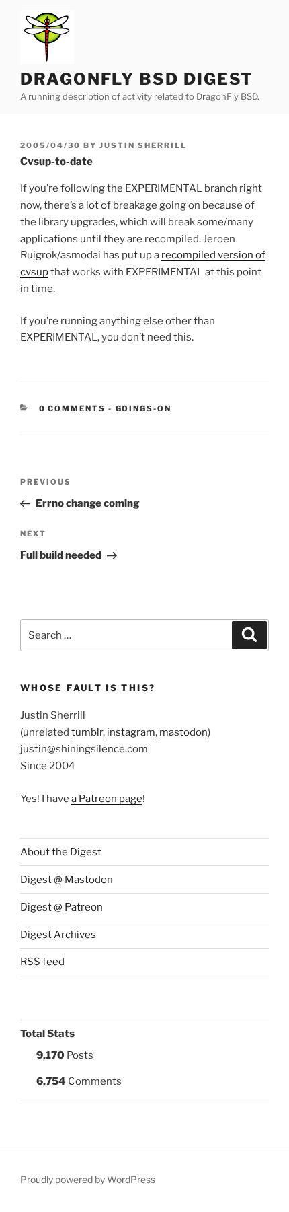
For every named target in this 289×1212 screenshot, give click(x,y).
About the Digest (60, 852)
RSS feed (42, 962)
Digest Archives (58, 935)
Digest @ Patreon (61, 907)
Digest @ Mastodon (66, 880)
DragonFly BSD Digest (136, 79)
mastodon (183, 732)
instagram (131, 732)
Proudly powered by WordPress (87, 1179)
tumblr (87, 732)
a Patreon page (106, 799)
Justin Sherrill (143, 145)
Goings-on (144, 408)
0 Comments (72, 408)
